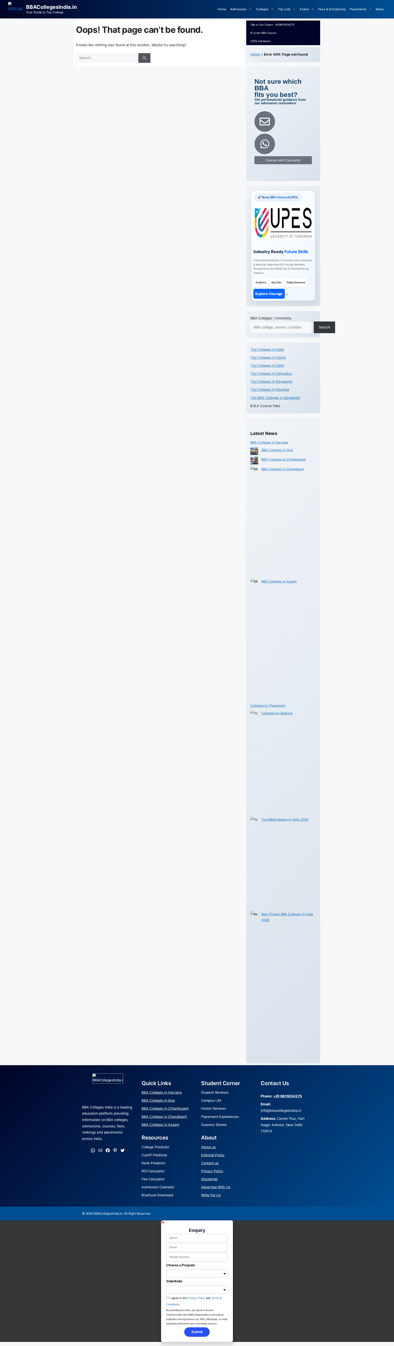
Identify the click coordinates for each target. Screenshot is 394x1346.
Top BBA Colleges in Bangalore (275, 408)
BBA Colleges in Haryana (269, 453)
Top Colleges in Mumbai (269, 400)
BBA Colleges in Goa (277, 460)
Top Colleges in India (267, 360)
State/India (174, 1291)
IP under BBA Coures (263, 32)
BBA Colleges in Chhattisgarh (283, 470)
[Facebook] (107, 1160)
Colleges (262, 9)
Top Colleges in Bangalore (271, 392)
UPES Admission (260, 41)
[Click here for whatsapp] (264, 144)
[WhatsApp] (92, 1160)
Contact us (210, 1173)
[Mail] (100, 1160)
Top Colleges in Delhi (267, 376)
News (380, 9)
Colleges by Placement (267, 716)
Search (324, 337)
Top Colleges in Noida (268, 368)
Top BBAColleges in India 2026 (284, 830)
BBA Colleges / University (270, 328)
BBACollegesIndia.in (51, 7)
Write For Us (211, 1205)
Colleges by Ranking (277, 723)
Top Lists (284, 9)
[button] (197, 1232)
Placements (358, 9)
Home (222, 9)
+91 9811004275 (287, 1106)
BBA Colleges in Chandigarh (282, 479)
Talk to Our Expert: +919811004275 (272, 24)
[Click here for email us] (264, 121)
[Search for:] (107, 58)
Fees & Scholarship (332, 9)
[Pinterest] (115, 1160)
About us (208, 1157)
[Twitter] (122, 1160)
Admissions (238, 9)
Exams (304, 9)
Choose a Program (180, 1275)
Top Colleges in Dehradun (271, 384)
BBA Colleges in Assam (279, 592)
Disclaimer (209, 1189)
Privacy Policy (212, 1181)
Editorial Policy (212, 1165)
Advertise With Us (215, 1197)
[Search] (144, 58)
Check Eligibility (269, 304)
